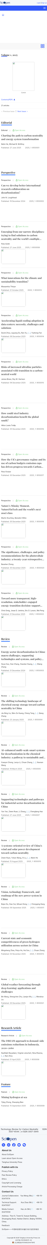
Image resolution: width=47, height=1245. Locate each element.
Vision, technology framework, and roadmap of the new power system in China (21, 895)
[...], (29, 333)
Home (7, 15)
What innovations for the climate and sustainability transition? (21, 279)
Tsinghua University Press (12, 1162)
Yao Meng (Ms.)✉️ (27, 1196)
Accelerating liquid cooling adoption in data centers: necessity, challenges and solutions (22, 324)
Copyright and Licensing (11, 1183)
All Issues (8, 18)
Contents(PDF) (7, 100)
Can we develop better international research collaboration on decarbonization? (20, 189)
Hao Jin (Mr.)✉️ (27, 1209)
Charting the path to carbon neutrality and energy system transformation (22, 137)
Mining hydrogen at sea (14, 1097)
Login (38, 3)
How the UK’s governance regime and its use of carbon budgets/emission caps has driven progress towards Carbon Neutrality (23, 463)
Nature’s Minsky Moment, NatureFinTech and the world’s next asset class (21, 509)
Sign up (44, 3)
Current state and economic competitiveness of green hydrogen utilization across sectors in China (20, 941)
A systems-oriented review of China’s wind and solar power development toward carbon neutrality (21, 849)
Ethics (4, 1179)
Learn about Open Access (12, 1158)
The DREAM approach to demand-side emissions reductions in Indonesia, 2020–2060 (22, 1044)
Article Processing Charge (12, 1187)
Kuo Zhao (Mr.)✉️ (28, 1202)
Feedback (6, 1225)
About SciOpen (8, 1154)
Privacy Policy (7, 1171)
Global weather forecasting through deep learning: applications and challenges (20, 988)
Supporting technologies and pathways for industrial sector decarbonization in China (22, 803)
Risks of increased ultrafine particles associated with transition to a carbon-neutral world (22, 370)
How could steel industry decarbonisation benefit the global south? (20, 417)
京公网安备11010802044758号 (24, 1242)
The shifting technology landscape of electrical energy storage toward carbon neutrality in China (23, 704)
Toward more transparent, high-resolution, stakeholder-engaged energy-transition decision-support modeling (20, 602)
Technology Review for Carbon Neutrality (22, 25)
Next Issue (21, 111)
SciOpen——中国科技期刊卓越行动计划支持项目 (20, 1229)
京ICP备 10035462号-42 (23, 1240)
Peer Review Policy (9, 1175)
